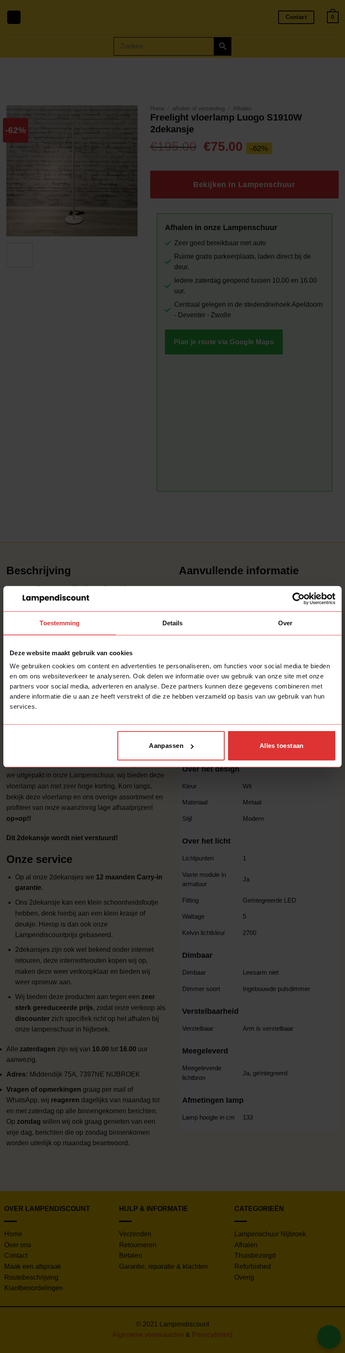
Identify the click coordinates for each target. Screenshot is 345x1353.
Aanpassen (166, 745)
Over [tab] (285, 622)
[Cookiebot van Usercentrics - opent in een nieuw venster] (298, 598)
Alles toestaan (282, 745)
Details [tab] (172, 622)
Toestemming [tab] (60, 622)
